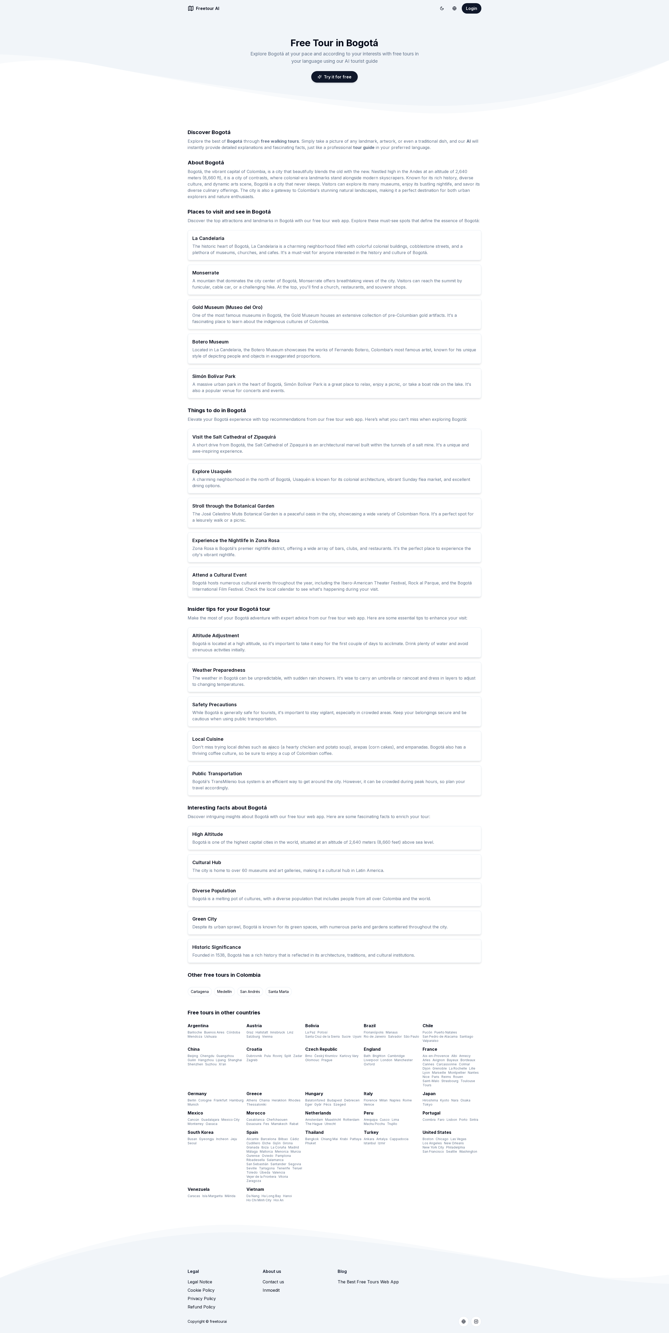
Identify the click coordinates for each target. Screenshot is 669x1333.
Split (287, 1056)
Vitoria (283, 1177)
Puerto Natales (445, 1032)
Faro (441, 1120)
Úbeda (265, 1172)
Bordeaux (467, 1060)
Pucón (427, 1032)
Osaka (465, 1100)
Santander (278, 1164)
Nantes (473, 1073)
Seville (251, 1168)
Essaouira (253, 1124)
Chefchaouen (277, 1120)
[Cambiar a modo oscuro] (442, 8)
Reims (446, 1077)
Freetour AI (207, 8)
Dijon (426, 1068)
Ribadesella (255, 1160)
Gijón (277, 1143)
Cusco (385, 1120)
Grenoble (439, 1068)
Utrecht (330, 1124)
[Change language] (454, 8)
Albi (454, 1056)
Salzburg (253, 1036)
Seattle (451, 1151)
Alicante (252, 1139)
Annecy (465, 1056)
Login (471, 8)
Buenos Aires (214, 1032)
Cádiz (294, 1139)
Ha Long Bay (271, 1196)
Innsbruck (277, 1032)
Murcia (296, 1151)
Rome (407, 1100)
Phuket (310, 1143)
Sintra (474, 1120)
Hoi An (279, 1200)
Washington (468, 1151)
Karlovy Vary (349, 1056)
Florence (370, 1100)
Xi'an (222, 1064)
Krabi (344, 1139)
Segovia (294, 1164)
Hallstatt (262, 1032)
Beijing (193, 1056)
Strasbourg (449, 1081)
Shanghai (235, 1060)
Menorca (282, 1151)
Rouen (458, 1077)
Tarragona (267, 1168)
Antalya (382, 1139)
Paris (435, 1077)
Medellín (224, 991)
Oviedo (267, 1156)
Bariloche (195, 1032)
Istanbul (370, 1143)
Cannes (428, 1064)
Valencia (278, 1172)
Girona (288, 1143)
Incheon (222, 1139)
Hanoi (287, 1196)
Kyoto (444, 1100)
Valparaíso (431, 1041)
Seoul (192, 1143)
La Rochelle (458, 1068)
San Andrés (250, 991)
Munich (193, 1104)
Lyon (426, 1073)
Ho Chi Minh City (259, 1200)
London (386, 1060)
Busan (192, 1139)
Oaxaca (211, 1124)
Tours (427, 1085)
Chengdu (207, 1056)
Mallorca (266, 1151)
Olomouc (312, 1060)
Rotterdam (351, 1120)
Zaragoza (253, 1181)
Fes (266, 1124)
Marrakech (279, 1124)
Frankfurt (220, 1100)
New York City (433, 1147)
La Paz (310, 1032)
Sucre (346, 1036)
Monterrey (196, 1124)
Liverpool (371, 1060)
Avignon (438, 1060)
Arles (426, 1060)
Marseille (439, 1073)
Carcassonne (446, 1064)
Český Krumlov (326, 1056)
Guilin (192, 1060)
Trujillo (392, 1124)
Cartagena (200, 991)
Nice (426, 1077)
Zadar (297, 1056)
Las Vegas (458, 1139)
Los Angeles (432, 1143)
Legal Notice (200, 1281)
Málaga (252, 1151)
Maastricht (333, 1120)
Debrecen (352, 1100)
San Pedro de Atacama (440, 1036)
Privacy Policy (202, 1298)
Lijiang (221, 1060)
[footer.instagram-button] (476, 1321)
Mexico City (230, 1120)
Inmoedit (271, 1290)
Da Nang (252, 1196)
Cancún (193, 1120)
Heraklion (279, 1100)
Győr (317, 1104)
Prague (326, 1060)
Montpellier (457, 1073)
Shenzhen (195, 1064)
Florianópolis (374, 1032)
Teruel (297, 1168)
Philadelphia (455, 1147)
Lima (395, 1120)
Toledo (252, 1172)
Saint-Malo (431, 1081)
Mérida (230, 1196)
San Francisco (433, 1151)
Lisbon (452, 1120)
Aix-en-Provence (436, 1056)
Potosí (322, 1032)
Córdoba (233, 1032)
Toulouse (467, 1081)
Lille (472, 1068)
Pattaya (355, 1139)
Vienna (267, 1036)
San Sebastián (257, 1164)
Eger (308, 1104)
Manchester (403, 1060)
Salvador (395, 1036)
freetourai (218, 1321)
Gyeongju (206, 1139)
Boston (428, 1139)
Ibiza (265, 1147)
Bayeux (452, 1060)
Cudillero (253, 1143)
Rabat (294, 1124)
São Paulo (411, 1036)
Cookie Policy (201, 1290)
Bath (367, 1056)
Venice (369, 1104)
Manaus (392, 1032)
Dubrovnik (254, 1056)
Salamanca (275, 1160)
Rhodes (295, 1100)
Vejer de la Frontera (261, 1177)
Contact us (273, 1281)
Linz (290, 1032)
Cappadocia (399, 1139)
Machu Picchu (374, 1124)
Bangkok (312, 1139)
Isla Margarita (212, 1196)
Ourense (253, 1156)
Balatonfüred (315, 1100)
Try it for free (337, 76)
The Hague (313, 1124)
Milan (383, 1100)
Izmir (381, 1143)
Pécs (327, 1104)
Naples (395, 1100)
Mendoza (195, 1036)
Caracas (194, 1196)
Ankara (369, 1139)
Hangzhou (206, 1060)
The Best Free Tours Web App (368, 1281)
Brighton (379, 1056)
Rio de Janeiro (375, 1036)
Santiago (466, 1036)
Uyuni (357, 1036)
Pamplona (283, 1156)
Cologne (205, 1100)
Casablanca (255, 1120)
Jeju (233, 1139)
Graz (249, 1032)
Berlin (192, 1100)
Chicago (442, 1139)
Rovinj (277, 1056)
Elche (266, 1143)
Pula (267, 1056)
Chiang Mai (329, 1139)
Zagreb (252, 1060)
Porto (463, 1120)
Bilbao (283, 1139)
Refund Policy (201, 1306)
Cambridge (396, 1056)
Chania (264, 1100)
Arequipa (371, 1120)
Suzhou (211, 1064)
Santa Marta (278, 991)
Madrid (293, 1147)
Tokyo (427, 1104)
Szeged (339, 1104)
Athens (251, 1100)
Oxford (369, 1064)
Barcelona (268, 1139)
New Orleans (454, 1143)
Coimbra (429, 1120)
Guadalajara (210, 1120)
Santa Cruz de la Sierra (322, 1036)
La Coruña (278, 1147)
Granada (252, 1147)
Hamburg (236, 1100)
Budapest (334, 1100)
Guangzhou (225, 1056)
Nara (454, 1100)
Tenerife (283, 1168)
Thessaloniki (256, 1104)
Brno (308, 1056)
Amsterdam (314, 1120)
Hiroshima (430, 1100)
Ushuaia (210, 1036)
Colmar (464, 1064)
